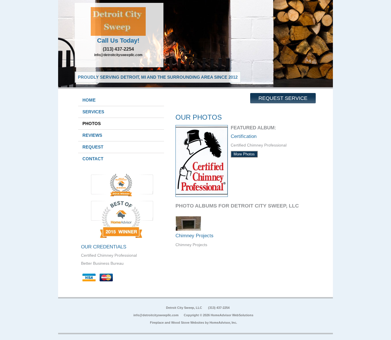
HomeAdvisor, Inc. (223, 322)
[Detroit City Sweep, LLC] (119, 21)
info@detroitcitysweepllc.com (118, 55)
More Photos (244, 154)
